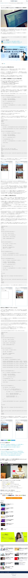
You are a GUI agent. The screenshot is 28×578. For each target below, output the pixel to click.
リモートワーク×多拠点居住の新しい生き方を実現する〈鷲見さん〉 (11, 445)
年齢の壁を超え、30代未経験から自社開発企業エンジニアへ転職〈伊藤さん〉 (12, 444)
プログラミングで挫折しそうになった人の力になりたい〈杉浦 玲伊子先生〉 (12, 451)
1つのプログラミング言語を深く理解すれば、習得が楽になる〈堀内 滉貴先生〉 (12, 452)
